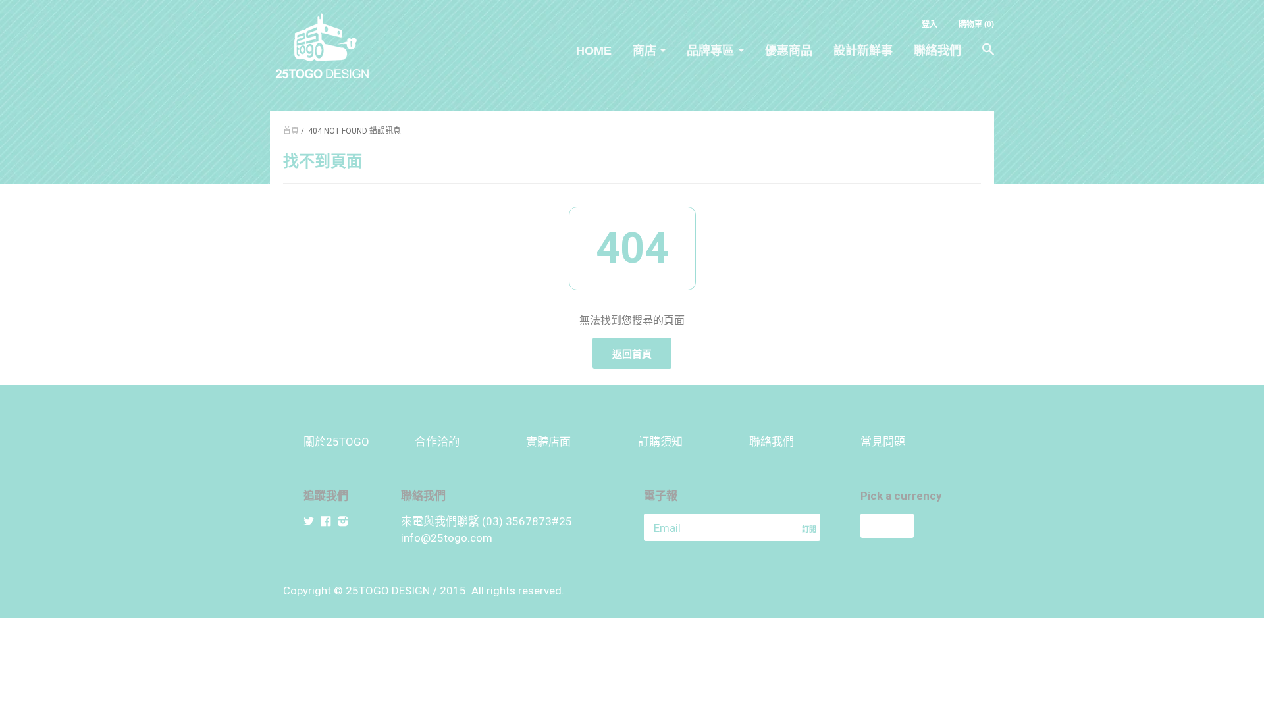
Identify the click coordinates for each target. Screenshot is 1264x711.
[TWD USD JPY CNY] (910, 526)
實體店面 (548, 441)
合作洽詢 (437, 441)
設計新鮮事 (863, 50)
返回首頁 (632, 354)
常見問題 (882, 441)
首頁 (291, 131)
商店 (644, 50)
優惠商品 (788, 50)
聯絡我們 (937, 50)
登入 (929, 24)
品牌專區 (710, 50)
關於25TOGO (336, 441)
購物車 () (976, 24)
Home (594, 50)
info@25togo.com (446, 537)
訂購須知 (660, 441)
